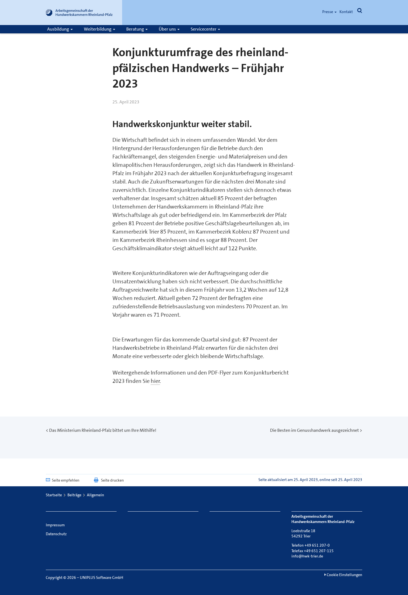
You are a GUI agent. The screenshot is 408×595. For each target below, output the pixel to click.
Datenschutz (56, 533)
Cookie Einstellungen (344, 574)
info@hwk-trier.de (307, 556)
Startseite (54, 494)
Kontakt (346, 11)
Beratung (135, 29)
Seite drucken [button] (112, 480)
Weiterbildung (98, 29)
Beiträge (74, 494)
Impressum (55, 524)
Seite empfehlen (65, 480)
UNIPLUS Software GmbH (101, 577)
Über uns (168, 29)
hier (155, 381)
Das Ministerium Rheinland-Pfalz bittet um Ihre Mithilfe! (102, 430)
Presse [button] (328, 11)
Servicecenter (204, 29)
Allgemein (95, 494)
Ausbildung (58, 29)
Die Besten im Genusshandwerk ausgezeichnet (314, 430)
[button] (359, 11)
